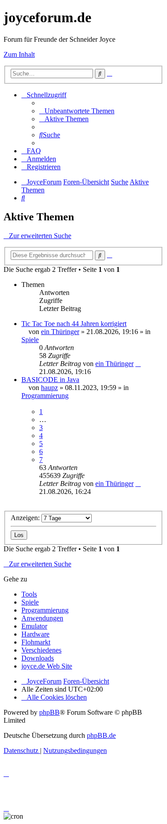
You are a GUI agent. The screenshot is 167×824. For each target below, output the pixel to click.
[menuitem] (76, 111)
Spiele (30, 339)
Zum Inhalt (19, 54)
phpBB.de (101, 735)
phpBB (49, 712)
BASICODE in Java (50, 379)
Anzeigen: (26, 517)
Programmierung (45, 395)
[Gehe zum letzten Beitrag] (138, 363)
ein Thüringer (60, 331)
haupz (49, 387)
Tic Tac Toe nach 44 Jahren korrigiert (73, 323)
